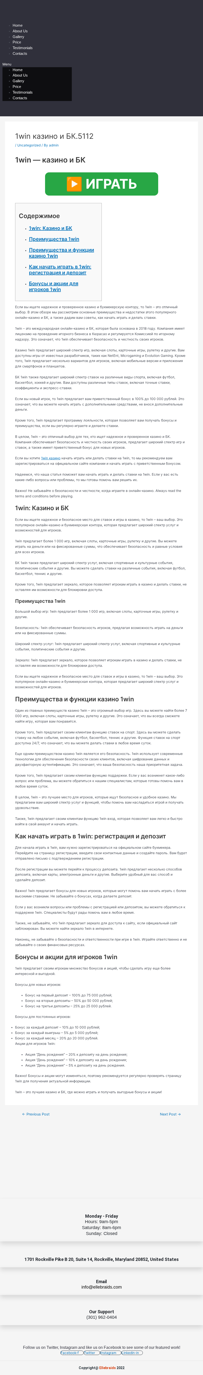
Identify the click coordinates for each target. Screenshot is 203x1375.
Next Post (170, 1114)
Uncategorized (29, 145)
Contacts (20, 53)
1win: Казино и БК (50, 228)
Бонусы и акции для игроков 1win (53, 286)
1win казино (50, 458)
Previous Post (36, 1114)
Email (101, 1281)
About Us (20, 31)
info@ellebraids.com (101, 1287)
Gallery (18, 37)
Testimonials (23, 48)
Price (17, 42)
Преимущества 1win (54, 239)
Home (18, 25)
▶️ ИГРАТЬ (101, 184)
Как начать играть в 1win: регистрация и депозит (60, 270)
